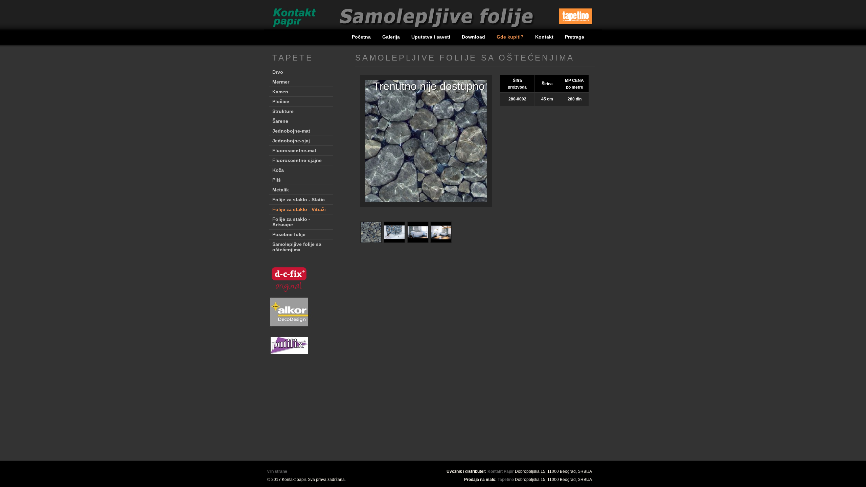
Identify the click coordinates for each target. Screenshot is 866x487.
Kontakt (545, 37)
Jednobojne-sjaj (291, 140)
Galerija (391, 37)
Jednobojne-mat (291, 131)
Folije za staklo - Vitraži (299, 209)
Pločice (280, 101)
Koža (278, 170)
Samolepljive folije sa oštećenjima (296, 246)
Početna (362, 37)
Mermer (280, 82)
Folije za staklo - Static (298, 199)
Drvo (277, 72)
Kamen (280, 91)
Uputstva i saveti (431, 37)
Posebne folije (288, 234)
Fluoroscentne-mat (294, 150)
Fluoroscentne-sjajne (297, 160)
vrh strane (277, 471)
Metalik (280, 189)
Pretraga (574, 37)
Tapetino (506, 479)
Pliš (276, 180)
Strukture (283, 111)
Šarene (280, 121)
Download (474, 37)
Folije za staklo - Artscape (291, 221)
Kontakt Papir (500, 471)
